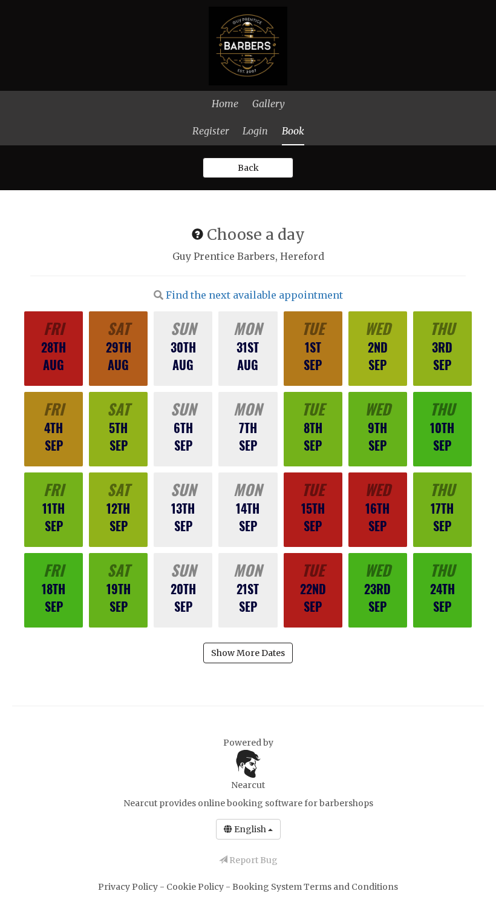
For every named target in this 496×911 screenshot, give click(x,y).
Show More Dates (248, 653)
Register (210, 131)
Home (225, 104)
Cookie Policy (196, 886)
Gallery (268, 104)
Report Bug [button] (252, 860)
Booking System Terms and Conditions (315, 886)
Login (255, 131)
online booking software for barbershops (285, 803)
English (250, 829)
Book (293, 131)
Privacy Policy (129, 886)
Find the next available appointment (254, 295)
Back (248, 167)
